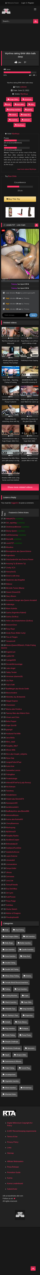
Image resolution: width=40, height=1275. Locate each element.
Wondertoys (27, 1088)
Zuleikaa (9, 905)
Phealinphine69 (12, 917)
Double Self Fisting (11, 969)
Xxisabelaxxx (11, 795)
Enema (28, 976)
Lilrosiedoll (10, 860)
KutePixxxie (10, 897)
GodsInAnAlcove (12, 852)
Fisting (7, 989)
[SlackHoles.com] (16, 12)
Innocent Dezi (11, 625)
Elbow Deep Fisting (12, 976)
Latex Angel (10, 668)
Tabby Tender (11, 672)
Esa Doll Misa (11, 889)
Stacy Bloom (11, 596)
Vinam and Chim (12, 717)
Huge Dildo (14, 99)
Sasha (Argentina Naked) (16, 613)
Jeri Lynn (9, 893)
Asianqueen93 (11, 803)
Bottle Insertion (25, 943)
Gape (26, 995)
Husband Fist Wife (13, 734)
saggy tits (26, 114)
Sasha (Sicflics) (12, 617)
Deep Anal (26, 956)
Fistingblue (10, 774)
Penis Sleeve (22, 1022)
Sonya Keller (11, 868)
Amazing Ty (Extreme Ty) (16, 564)
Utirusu (9, 872)
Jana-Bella (10, 738)
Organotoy (29, 1015)
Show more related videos (20, 487)
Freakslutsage (11, 778)
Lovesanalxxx (11, 864)
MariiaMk (10, 539)
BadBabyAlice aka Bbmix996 (17, 811)
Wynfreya (24, 94)
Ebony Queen (11, 531)
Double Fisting (10, 963)
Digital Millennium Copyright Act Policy (19, 1124)
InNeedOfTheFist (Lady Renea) (18, 783)
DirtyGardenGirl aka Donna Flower (19, 559)
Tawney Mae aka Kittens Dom (17, 713)
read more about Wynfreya (26, 169)
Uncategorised (10, 1074)
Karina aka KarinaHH (14, 819)
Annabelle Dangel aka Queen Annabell (21, 600)
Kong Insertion (27, 1009)
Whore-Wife (10, 750)
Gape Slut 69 (11, 725)
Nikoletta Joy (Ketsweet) (15, 697)
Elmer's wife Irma (12, 576)
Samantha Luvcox (13, 770)
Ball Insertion (30, 936)
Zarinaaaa (10, 876)
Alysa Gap (10, 758)
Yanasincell (10, 641)
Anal (6, 930)
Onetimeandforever (14, 527)
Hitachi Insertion (10, 1002)
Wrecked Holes (10, 1094)
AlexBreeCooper (12, 840)
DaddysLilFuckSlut (13, 848)
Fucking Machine (11, 995)
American (28, 99)
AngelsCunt (10, 652)
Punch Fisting (10, 1035)
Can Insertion (10, 949)
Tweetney (10, 791)
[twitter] (15, 1198)
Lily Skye (9, 680)
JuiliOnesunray (12, 535)
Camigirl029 (11, 660)
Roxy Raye (10, 629)
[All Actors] (36, 225)
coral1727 (10, 543)
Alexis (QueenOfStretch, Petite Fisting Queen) (18, 646)
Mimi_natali (10, 742)
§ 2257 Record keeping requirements (21, 1131)
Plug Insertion (10, 1028)
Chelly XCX (10, 568)
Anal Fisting (19, 930)
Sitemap (10, 1153)
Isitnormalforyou (12, 815)
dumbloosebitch (12, 807)
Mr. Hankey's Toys (11, 1015)
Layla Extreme (11, 856)
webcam (27, 120)
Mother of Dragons (13, 913)
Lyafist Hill (10, 656)
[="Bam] (20, 217)
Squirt (7, 1055)
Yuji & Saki (10, 685)
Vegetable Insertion (12, 1081)
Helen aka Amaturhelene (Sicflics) (19, 621)
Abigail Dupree (12, 701)
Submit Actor (12, 1189)
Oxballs (7, 1022)
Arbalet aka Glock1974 (15, 799)
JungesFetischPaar (13, 762)
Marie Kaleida (11, 608)
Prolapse (25, 1028)
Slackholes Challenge (12, 1048)
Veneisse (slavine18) (14, 676)
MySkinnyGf (11, 832)
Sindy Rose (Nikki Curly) (15, 633)
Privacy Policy (12, 1142)
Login (23, 3)
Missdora (9, 547)
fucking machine (14, 109)
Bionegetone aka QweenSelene (18, 551)
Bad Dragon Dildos (11, 936)
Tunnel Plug (25, 1068)
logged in (15, 503)
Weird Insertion (10, 1088)
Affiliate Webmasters (15, 1161)
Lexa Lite (9, 881)
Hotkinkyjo (10, 604)
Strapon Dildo (21, 1055)
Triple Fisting (9, 1068)
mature (13, 114)
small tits (14, 120)
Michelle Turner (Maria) (15, 588)
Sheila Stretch (11, 909)
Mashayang (10, 827)
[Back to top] (33, 1268)
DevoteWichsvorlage (14, 664)
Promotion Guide (13, 1172)
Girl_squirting (11, 523)
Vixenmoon (10, 705)
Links (9, 1148)
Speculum (30, 1048)
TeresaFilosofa (12, 885)
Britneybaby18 (11, 844)
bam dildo (20, 104)
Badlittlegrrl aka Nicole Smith (17, 689)
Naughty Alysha (12, 836)
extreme (23, 87)
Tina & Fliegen (12, 637)
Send (33, 315)
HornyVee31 (11, 572)
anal (8, 104)
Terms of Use (12, 1137)
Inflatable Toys (10, 1009)
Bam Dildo (12, 176)
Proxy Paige (11, 901)
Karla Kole (10, 766)
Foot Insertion (22, 989)
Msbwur (9, 584)
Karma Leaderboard (15, 1183)
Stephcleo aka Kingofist (15, 580)
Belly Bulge (9, 943)
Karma (9, 1178)
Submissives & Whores (13, 1061)
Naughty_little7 (12, 746)
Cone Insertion (10, 956)
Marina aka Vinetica (14, 709)
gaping (29, 109)
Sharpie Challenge (11, 1041)
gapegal (9, 729)
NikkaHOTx (11, 519)
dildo (32, 104)
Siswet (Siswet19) (13, 592)
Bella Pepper (11, 721)
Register (31, 3)
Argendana (10, 555)
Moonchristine (11, 693)
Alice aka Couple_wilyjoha (16, 754)
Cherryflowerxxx (12, 823)
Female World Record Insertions (16, 982)
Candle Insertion (27, 949)
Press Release (13, 1167)
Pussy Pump (26, 1035)
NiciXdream (10, 787)
